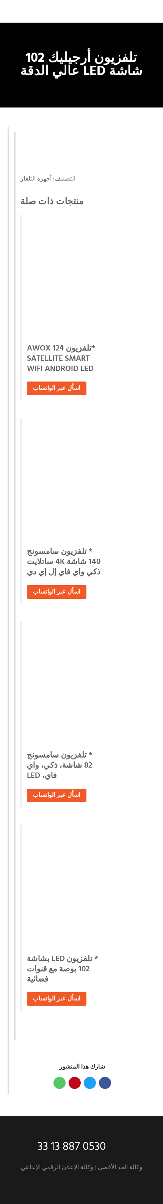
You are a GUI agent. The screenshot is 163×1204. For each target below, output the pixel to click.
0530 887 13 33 (72, 1147)
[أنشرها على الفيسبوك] (105, 1082)
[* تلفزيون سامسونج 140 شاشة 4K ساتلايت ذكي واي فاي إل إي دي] (84, 480)
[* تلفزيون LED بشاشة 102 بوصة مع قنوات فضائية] (84, 887)
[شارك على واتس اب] (59, 1082)
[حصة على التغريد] (89, 1082)
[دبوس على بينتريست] (74, 1082)
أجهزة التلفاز (36, 179)
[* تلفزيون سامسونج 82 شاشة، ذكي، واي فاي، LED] (84, 683)
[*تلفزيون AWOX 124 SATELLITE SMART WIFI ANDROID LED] (84, 276)
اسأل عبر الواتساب (56, 388)
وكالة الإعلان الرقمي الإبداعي (57, 1168)
